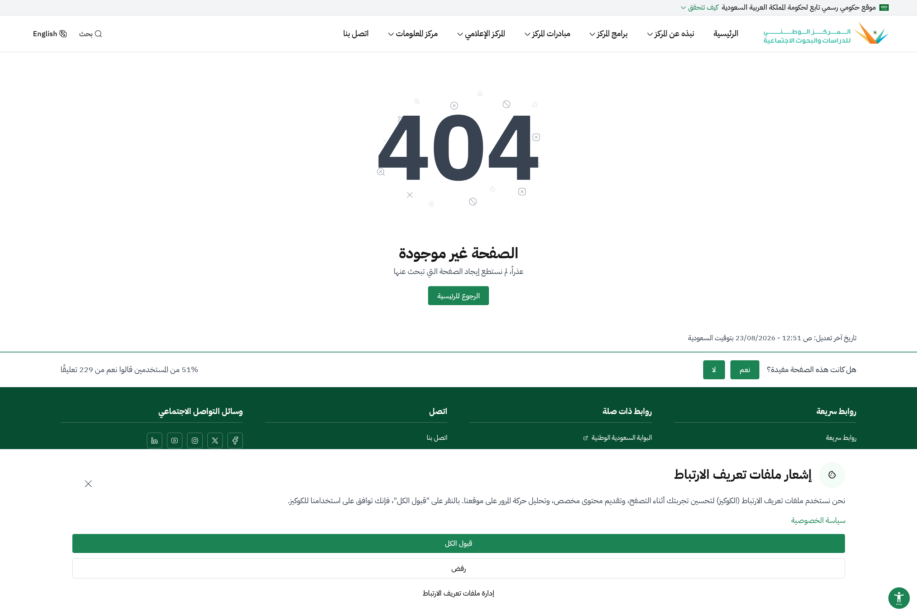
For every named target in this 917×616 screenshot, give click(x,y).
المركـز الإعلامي (484, 33)
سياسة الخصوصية (818, 520)
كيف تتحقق (703, 7)
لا (714, 369)
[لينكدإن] (155, 440)
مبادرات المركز (550, 33)
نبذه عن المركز (673, 33)
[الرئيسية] (825, 33)
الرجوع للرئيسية (458, 295)
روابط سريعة (841, 438)
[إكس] (215, 440)
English (45, 33)
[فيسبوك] (235, 440)
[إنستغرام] (195, 440)
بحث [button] (85, 33)
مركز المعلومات (416, 33)
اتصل (438, 411)
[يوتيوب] (175, 440)
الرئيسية (726, 33)
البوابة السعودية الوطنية (622, 438)
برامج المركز (611, 33)
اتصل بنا (356, 33)
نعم (745, 369)
